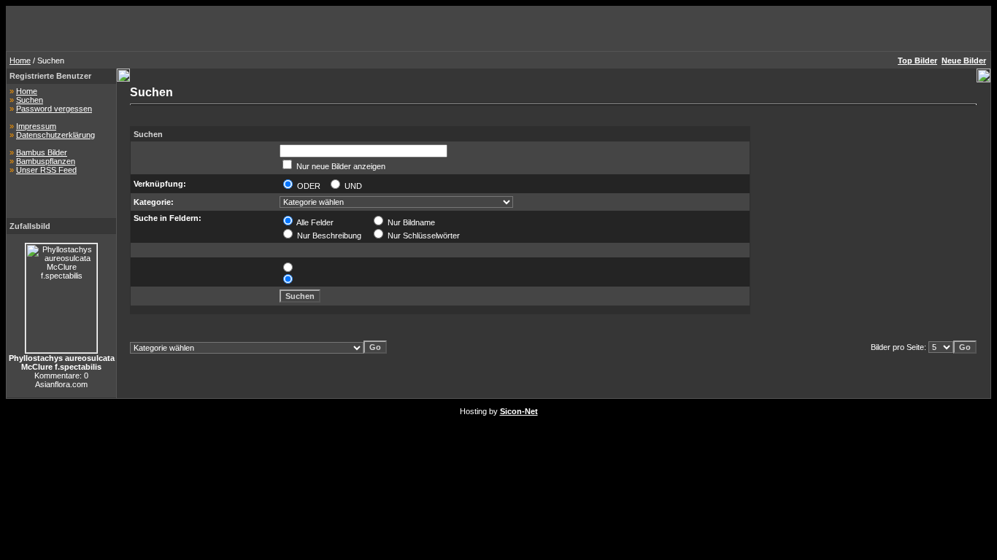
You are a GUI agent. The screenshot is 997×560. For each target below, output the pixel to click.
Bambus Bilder (41, 152)
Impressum (36, 126)
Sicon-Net (519, 411)
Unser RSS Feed (46, 170)
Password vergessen (54, 108)
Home (20, 60)
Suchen (29, 100)
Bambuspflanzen (45, 161)
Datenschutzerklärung (55, 135)
